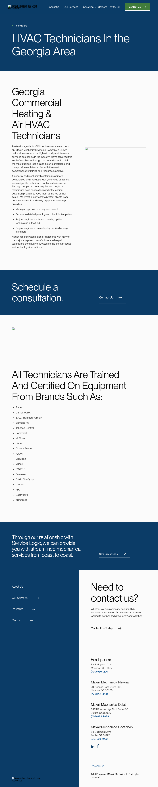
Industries (88, 6)
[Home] (24, 7)
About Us (54, 6)
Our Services (71, 6)
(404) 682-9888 (100, 716)
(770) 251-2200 (99, 693)
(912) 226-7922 (99, 738)
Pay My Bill (114, 6)
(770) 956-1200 (99, 671)
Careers (102, 6)
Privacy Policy (97, 766)
